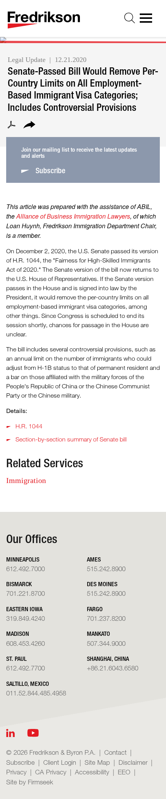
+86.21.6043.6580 (112, 668)
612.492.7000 (25, 569)
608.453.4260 (25, 643)
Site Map (97, 762)
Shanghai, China (108, 658)
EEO (124, 772)
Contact (115, 752)
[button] (29, 126)
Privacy (16, 772)
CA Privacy (50, 772)
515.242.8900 (106, 569)
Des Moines (102, 584)
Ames (94, 559)
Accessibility (92, 772)
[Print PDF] (11, 126)
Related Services (44, 463)
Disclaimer (133, 762)
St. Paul (16, 658)
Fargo (95, 609)
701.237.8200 (106, 618)
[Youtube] (33, 733)
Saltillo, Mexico (27, 683)
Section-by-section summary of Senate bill (71, 439)
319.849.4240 (25, 618)
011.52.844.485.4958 (36, 693)
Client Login (59, 762)
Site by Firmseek (29, 782)
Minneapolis (22, 559)
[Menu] (148, 20)
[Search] (129, 18)
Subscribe (20, 762)
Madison (17, 633)
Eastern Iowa (24, 609)
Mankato (98, 633)
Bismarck (19, 584)
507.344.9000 (106, 643)
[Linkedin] (10, 733)
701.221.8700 (25, 593)
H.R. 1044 (28, 426)
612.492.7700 (25, 668)
